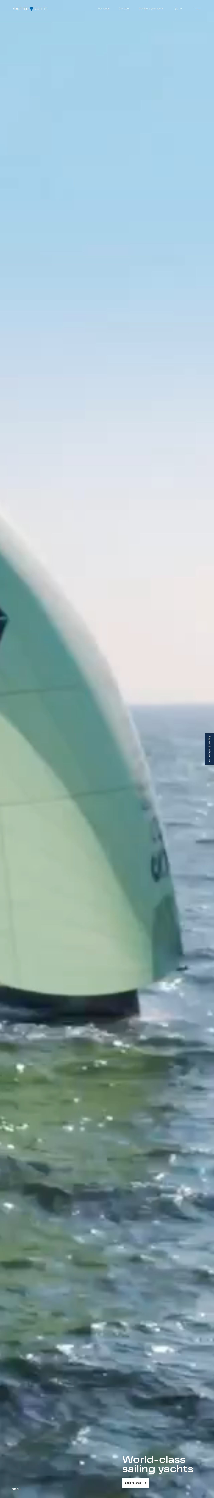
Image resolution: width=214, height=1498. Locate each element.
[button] (178, 9)
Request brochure (209, 746)
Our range (104, 8)
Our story (124, 8)
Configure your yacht (151, 8)
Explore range (133, 1482)
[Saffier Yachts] (30, 9)
